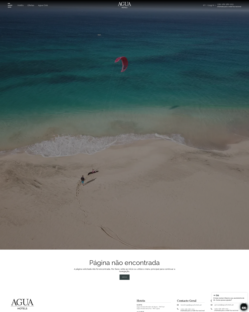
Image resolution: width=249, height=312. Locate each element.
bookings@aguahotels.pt (191, 305)
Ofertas (30, 5)
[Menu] (11, 5)
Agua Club (43, 5)
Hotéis (21, 5)
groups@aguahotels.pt (224, 305)
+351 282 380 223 (221, 309)
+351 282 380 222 (225, 4)
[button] (203, 5)
